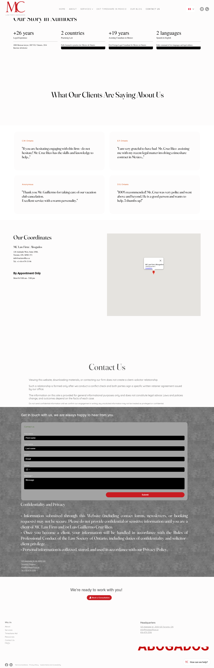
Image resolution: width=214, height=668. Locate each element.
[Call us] (207, 9)
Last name (28, 444)
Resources (9, 637)
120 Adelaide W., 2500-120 (151, 627)
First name (28, 434)
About (7, 626)
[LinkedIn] (11, 664)
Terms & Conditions (21, 665)
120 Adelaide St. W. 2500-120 (33, 561)
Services (9, 630)
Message (28, 476)
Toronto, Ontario (28, 564)
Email (27, 455)
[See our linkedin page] (202, 9)
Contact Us (9, 640)
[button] (107, 103)
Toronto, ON (168, 627)
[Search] (181, 9)
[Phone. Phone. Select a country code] (28, 469)
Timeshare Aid (11, 633)
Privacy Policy (34, 665)
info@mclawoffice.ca (21, 258)
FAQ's (7, 643)
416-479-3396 (146, 632)
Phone (26, 465)
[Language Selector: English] (190, 9)
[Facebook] (6, 664)
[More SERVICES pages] (92, 9)
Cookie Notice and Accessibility (50, 665)
